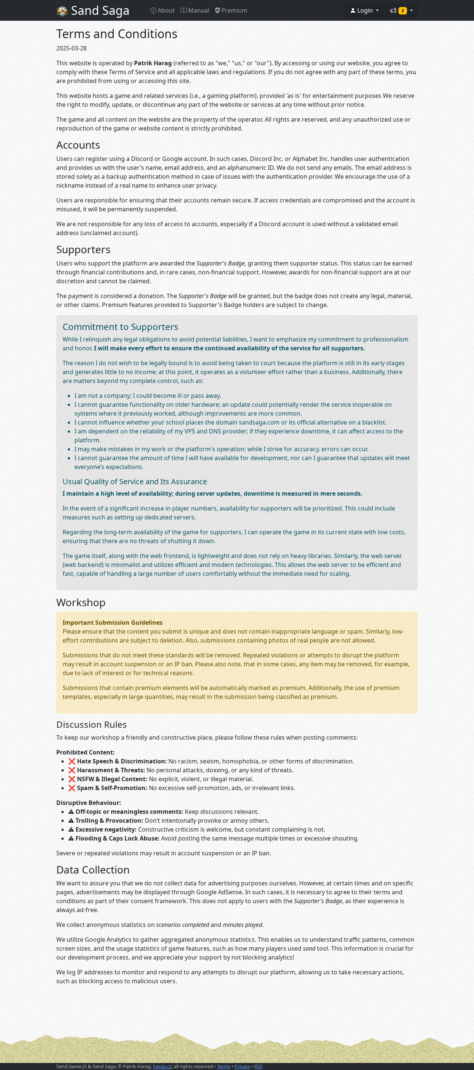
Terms (223, 1066)
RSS (258, 1066)
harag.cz (162, 1066)
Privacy (242, 1066)
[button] (364, 10)
